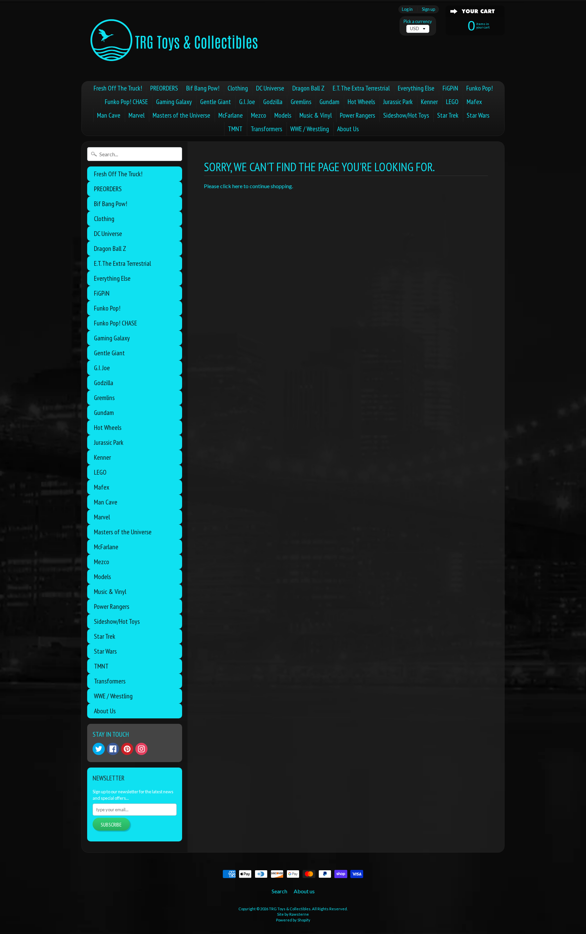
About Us (348, 128)
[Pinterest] (127, 749)
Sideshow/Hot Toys (406, 115)
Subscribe (111, 824)
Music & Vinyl (315, 115)
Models (282, 115)
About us (304, 891)
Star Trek (447, 115)
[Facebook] (113, 749)
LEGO (452, 101)
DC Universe (270, 88)
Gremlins (301, 101)
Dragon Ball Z (308, 88)
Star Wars (478, 115)
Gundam (329, 101)
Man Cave (108, 115)
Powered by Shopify (293, 920)
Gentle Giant (215, 101)
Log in (407, 9)
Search (279, 891)
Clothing (238, 88)
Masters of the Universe (181, 115)
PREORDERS (164, 88)
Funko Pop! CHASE (126, 101)
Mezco (258, 115)
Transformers (266, 128)
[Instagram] (141, 749)
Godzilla (272, 101)
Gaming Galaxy (174, 101)
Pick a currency (418, 21)
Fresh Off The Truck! (118, 88)
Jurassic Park (398, 101)
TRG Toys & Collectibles (290, 909)
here (237, 186)
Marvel (136, 115)
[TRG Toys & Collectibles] (174, 40)
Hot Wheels (361, 101)
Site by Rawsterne (293, 914)
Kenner (429, 101)
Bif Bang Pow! (202, 88)
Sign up (428, 9)
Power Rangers (357, 115)
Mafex (474, 101)
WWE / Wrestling (309, 128)
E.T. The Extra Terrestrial (361, 88)
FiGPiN (450, 88)
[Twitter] (99, 749)
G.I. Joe (247, 101)
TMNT (235, 128)
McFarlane (230, 115)
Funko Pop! (479, 88)
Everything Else (416, 88)
